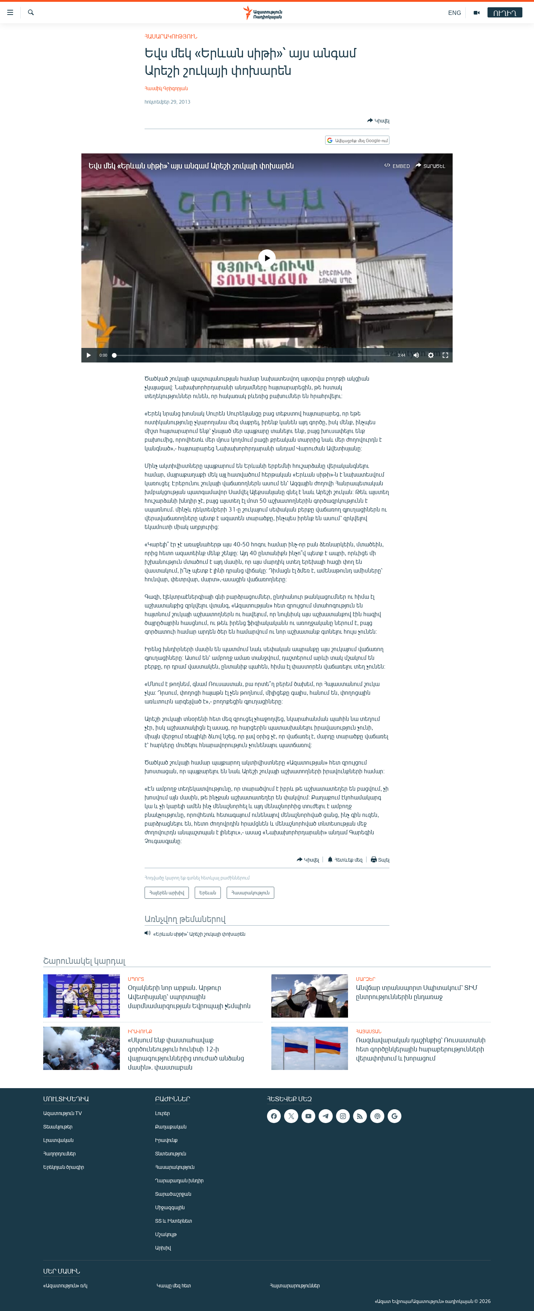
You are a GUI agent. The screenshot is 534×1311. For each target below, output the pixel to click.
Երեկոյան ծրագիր (63, 1167)
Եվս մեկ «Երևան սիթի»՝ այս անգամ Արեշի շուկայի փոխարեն (191, 165)
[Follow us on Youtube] (308, 1116)
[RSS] (360, 1116)
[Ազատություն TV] (477, 12)
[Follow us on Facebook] (274, 1116)
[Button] (378, 120)
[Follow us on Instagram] (343, 1116)
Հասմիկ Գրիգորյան (166, 88)
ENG (454, 12)
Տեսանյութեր (57, 1126)
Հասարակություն (171, 36)
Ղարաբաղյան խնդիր (179, 1180)
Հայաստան (368, 1031)
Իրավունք (140, 1031)
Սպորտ (136, 979)
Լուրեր (162, 1113)
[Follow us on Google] (394, 1116)
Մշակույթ (166, 1234)
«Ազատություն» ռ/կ (65, 1285)
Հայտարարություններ (295, 1285)
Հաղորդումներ (59, 1153)
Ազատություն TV (62, 1113)
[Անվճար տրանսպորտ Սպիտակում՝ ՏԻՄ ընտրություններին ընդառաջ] (309, 996)
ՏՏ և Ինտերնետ (173, 1221)
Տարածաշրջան (173, 1194)
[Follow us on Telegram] (325, 1116)
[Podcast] (377, 1116)
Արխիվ (163, 1247)
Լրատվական (58, 1140)
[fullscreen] (445, 355)
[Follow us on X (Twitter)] (291, 1116)
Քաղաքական (170, 1126)
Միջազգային (170, 1207)
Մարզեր (365, 979)
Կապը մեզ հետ (174, 1285)
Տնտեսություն (170, 1153)
